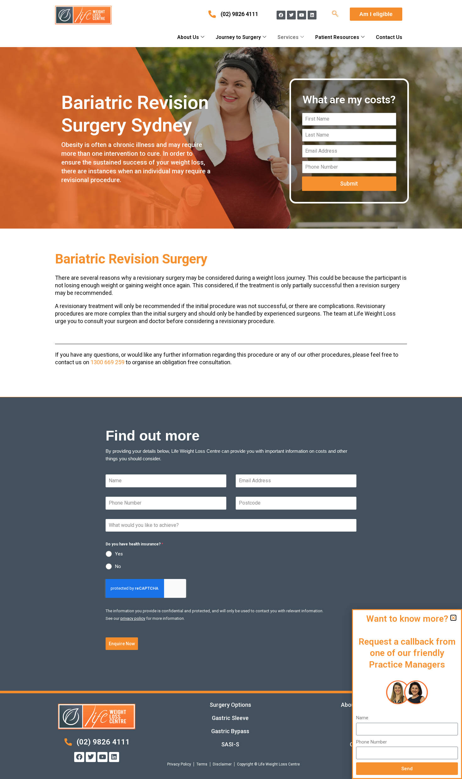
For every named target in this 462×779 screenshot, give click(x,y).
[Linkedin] (312, 15)
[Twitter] (291, 15)
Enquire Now (122, 643)
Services (288, 37)
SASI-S (230, 744)
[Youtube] (301, 15)
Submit (349, 183)
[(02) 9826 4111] (212, 14)
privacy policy (132, 618)
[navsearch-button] (335, 14)
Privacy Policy (179, 764)
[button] (453, 617)
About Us (188, 37)
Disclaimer (222, 764)
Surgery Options (230, 704)
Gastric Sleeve (230, 718)
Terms (201, 764)
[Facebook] (281, 15)
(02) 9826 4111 (239, 14)
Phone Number (371, 742)
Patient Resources (337, 37)
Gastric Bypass (230, 731)
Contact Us (389, 37)
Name (362, 718)
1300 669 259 (107, 362)
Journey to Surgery (238, 37)
